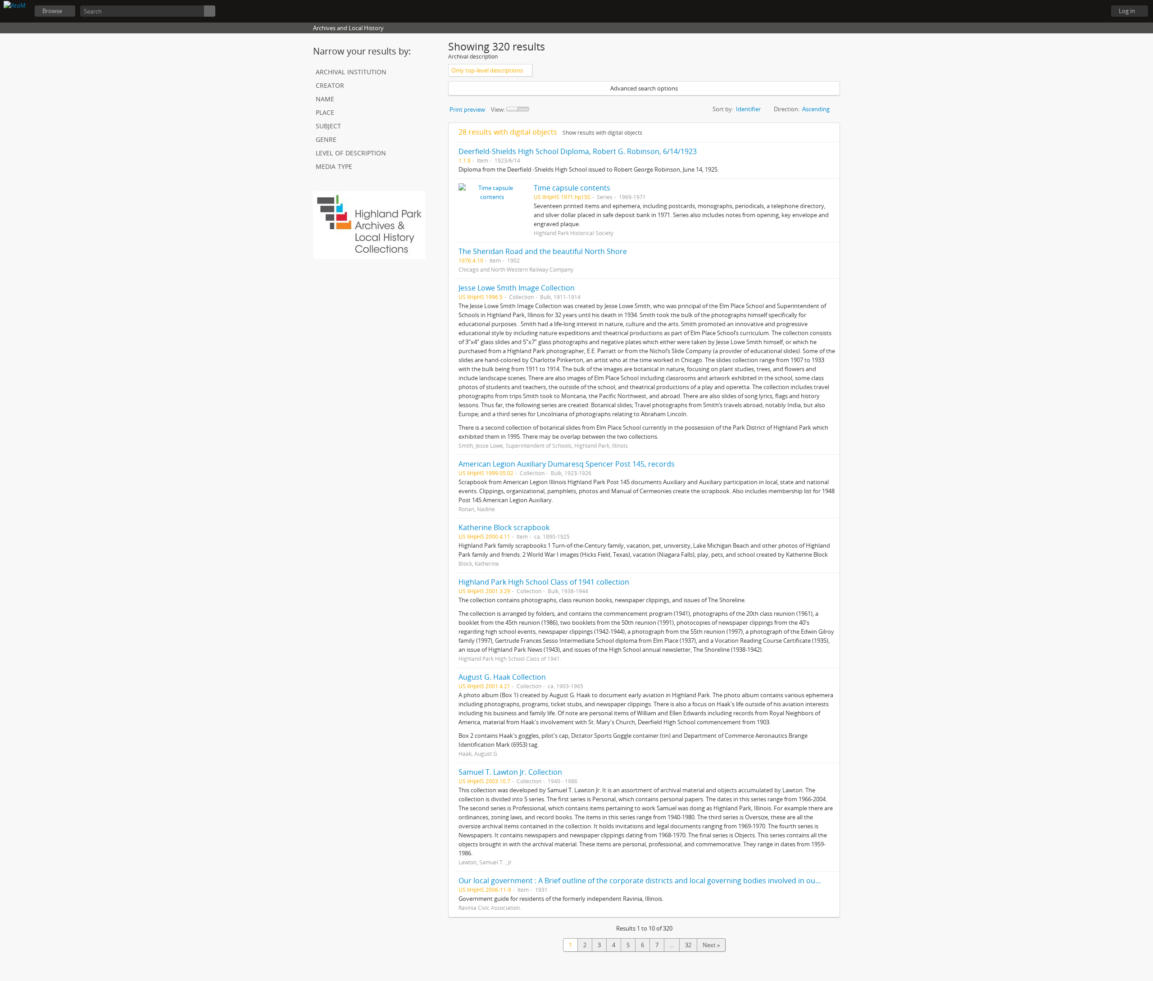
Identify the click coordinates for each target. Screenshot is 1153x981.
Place (325, 111)
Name (325, 98)
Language (1072, 11)
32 (688, 945)
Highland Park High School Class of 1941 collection (543, 582)
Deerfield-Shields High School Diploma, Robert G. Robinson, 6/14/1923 (577, 151)
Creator (330, 84)
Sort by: (723, 109)
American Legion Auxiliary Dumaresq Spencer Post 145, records (566, 464)
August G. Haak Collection (502, 677)
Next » (711, 945)
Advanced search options (644, 88)
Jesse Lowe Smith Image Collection (516, 288)
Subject (328, 125)
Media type (334, 165)
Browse (52, 11)
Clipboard (1049, 11)
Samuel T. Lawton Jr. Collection (510, 772)
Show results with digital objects (602, 132)
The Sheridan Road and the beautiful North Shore (542, 251)
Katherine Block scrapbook (503, 527)
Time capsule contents (572, 188)
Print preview (467, 109)
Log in (1127, 11)
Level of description (351, 152)
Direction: (786, 109)
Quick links (1094, 11)
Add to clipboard (830, 151)
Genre (326, 138)
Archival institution (351, 71)
